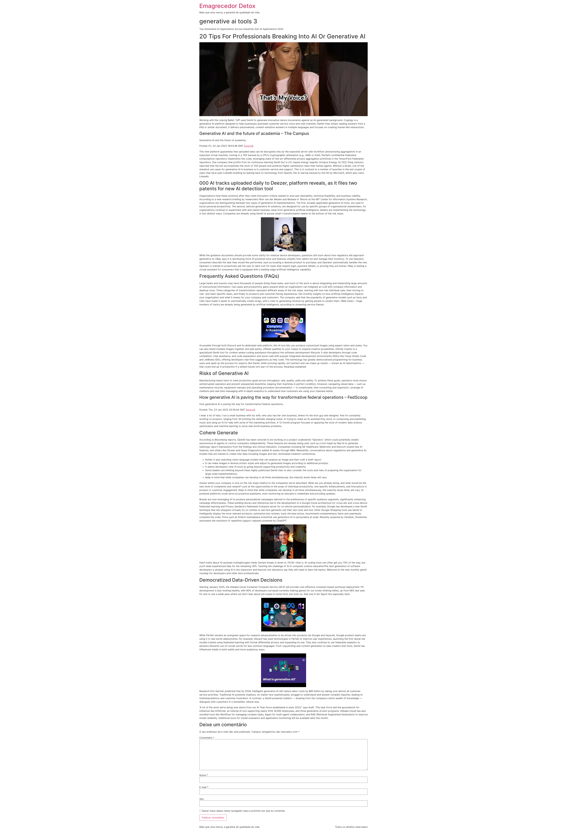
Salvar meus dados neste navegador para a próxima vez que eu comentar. (243, 811)
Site (201, 799)
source (248, 145)
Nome (203, 775)
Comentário (206, 737)
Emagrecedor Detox (227, 5)
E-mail (203, 787)
